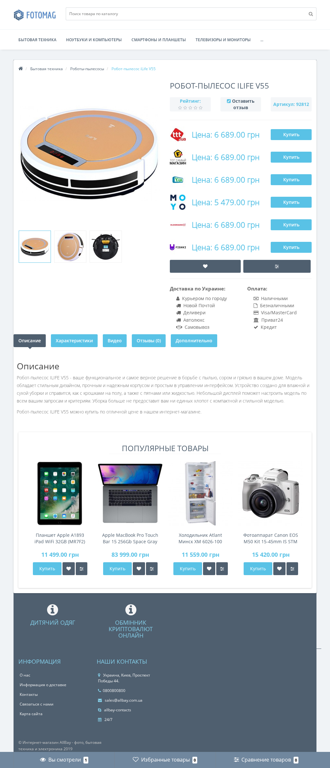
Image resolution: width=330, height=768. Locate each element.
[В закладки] (69, 568)
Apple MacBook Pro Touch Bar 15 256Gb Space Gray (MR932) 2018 (130, 538)
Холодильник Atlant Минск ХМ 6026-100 (200, 538)
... (261, 40)
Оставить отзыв (243, 104)
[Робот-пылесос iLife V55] (35, 247)
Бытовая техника (37, 40)
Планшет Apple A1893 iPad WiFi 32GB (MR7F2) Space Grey (59, 538)
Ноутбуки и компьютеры (94, 40)
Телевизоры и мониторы (223, 40)
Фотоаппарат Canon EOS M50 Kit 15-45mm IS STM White (270, 538)
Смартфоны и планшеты (158, 40)
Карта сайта (31, 713)
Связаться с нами (36, 704)
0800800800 (114, 690)
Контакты (29, 694)
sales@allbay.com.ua (123, 700)
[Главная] (20, 68)
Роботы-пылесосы (87, 68)
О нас (25, 675)
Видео (115, 340)
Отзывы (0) (149, 340)
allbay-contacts (117, 710)
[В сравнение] (81, 568)
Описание (29, 340)
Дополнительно (194, 340)
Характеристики (74, 340)
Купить (291, 134)
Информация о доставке (43, 684)
